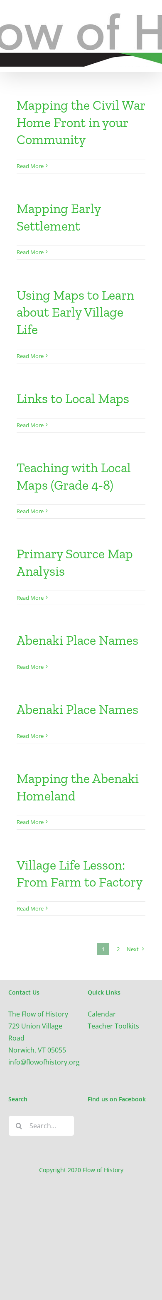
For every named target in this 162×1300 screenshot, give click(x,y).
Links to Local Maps (73, 398)
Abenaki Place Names (77, 640)
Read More (30, 166)
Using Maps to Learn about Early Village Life (75, 312)
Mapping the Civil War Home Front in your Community (81, 122)
